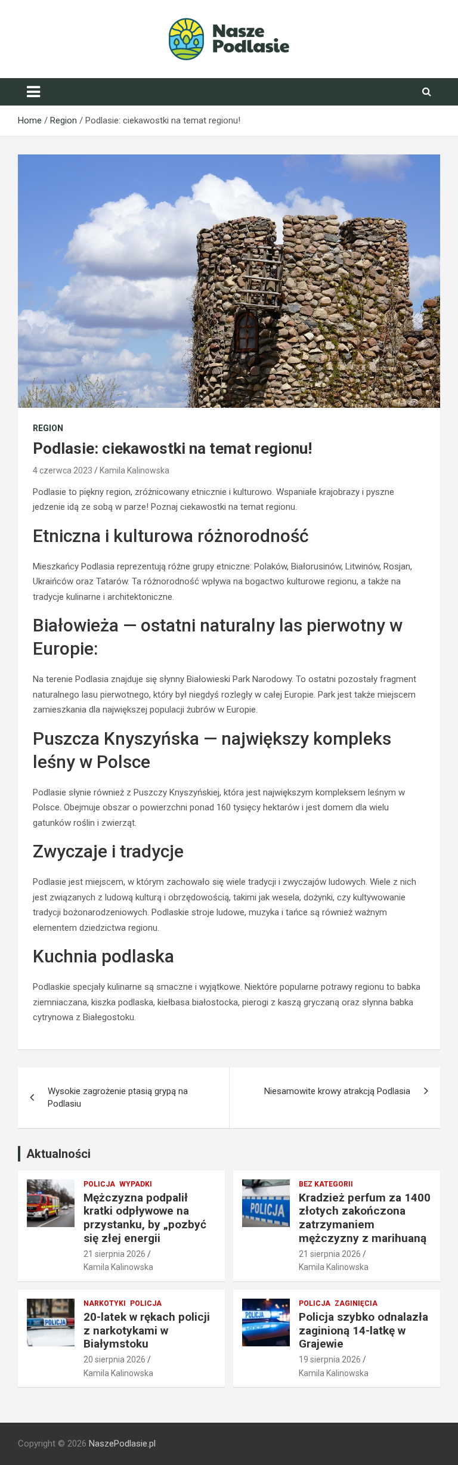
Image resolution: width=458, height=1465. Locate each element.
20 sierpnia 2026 (114, 1359)
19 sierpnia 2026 (330, 1359)
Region (48, 428)
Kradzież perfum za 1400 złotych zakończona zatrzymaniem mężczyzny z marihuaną (365, 1218)
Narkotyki (104, 1303)
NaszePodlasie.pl (122, 1443)
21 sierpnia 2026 (114, 1254)
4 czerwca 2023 (62, 470)
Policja (99, 1184)
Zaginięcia (356, 1303)
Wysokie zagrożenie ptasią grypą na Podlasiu (118, 1097)
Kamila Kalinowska (134, 470)
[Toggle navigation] (33, 92)
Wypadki (135, 1184)
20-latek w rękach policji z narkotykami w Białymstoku (146, 1330)
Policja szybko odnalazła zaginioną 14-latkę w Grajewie (363, 1330)
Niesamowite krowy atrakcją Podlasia (337, 1091)
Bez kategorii (326, 1184)
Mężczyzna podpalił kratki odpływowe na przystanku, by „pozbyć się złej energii (144, 1218)
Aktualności (58, 1154)
